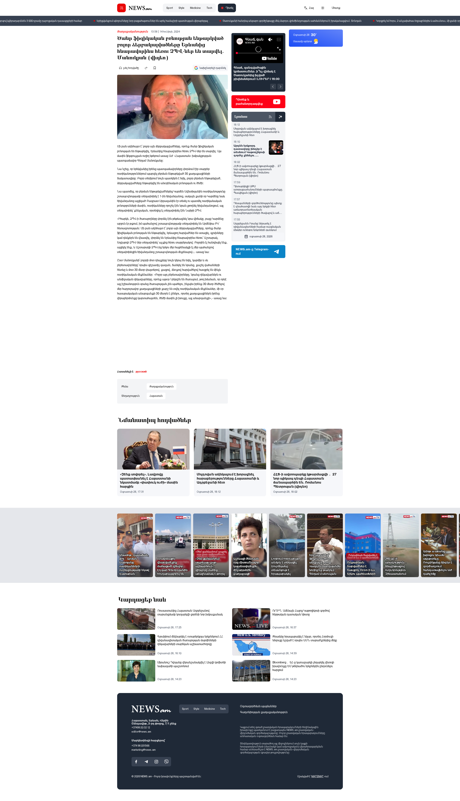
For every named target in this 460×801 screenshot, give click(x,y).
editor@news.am (141, 731)
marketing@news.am (144, 749)
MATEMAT (317, 776)
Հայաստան (156, 395)
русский (141, 371)
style (181, 7)
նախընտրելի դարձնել (212, 67)
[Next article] (280, 86)
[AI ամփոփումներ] (280, 117)
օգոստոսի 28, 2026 (260, 236)
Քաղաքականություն (132, 31)
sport (169, 7)
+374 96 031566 (140, 745)
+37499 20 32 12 (141, 727)
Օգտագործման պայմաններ (258, 706)
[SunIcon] (322, 8)
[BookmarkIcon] (154, 68)
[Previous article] (273, 86)
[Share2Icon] (146, 68)
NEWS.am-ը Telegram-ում (252, 251)
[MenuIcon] (121, 8)
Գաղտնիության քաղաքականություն (264, 712)
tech (209, 7)
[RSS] (270, 117)
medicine (195, 7)
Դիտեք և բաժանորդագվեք (249, 101)
